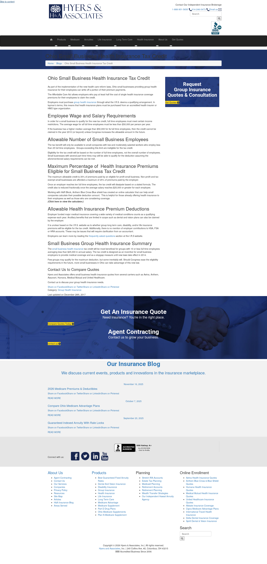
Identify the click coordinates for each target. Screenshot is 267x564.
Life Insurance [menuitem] (105, 39)
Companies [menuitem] (59, 487)
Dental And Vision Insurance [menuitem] (112, 483)
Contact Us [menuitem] (59, 480)
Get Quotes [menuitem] (177, 39)
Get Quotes (171, 102)
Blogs (59, 63)
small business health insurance (67, 248)
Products (99, 472)
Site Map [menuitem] (58, 496)
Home (51, 63)
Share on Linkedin (92, 286)
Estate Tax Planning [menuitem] (151, 480)
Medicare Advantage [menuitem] (108, 502)
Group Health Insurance (69, 289)
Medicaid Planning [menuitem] (151, 483)
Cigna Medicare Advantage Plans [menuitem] (202, 508)
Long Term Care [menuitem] (124, 39)
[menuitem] (51, 39)
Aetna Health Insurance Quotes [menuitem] (201, 477)
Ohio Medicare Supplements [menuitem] (112, 511)
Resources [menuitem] (59, 493)
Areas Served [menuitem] (60, 505)
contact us (53, 343)
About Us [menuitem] (162, 39)
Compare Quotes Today (60, 323)
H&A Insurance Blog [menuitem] (64, 502)
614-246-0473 (199, 9)
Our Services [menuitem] (60, 483)
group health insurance (85, 102)
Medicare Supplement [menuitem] (108, 505)
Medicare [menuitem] (75, 39)
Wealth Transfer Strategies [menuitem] (155, 493)
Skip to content (7, 1)
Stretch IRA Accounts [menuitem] (152, 477)
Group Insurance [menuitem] (106, 490)
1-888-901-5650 (180, 9)
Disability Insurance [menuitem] (107, 487)
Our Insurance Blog (133, 364)
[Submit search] (219, 18)
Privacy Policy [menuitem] (60, 490)
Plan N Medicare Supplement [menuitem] (112, 514)
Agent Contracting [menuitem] (63, 477)
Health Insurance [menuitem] (145, 39)
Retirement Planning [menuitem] (152, 490)
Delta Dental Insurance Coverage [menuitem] (202, 517)
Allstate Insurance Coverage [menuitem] (200, 505)
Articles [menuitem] (57, 499)
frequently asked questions (102, 235)
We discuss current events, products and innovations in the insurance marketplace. (133, 372)
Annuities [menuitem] (88, 39)
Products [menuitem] (61, 39)
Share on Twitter (75, 286)
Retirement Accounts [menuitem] (152, 487)
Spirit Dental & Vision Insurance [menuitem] (201, 521)
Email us (213, 9)
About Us (55, 472)
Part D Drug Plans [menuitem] (107, 508)
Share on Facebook (57, 286)
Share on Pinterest (110, 286)
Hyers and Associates (109, 548)
